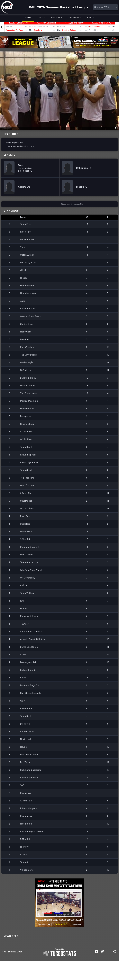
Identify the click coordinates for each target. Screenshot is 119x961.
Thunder (24, 624)
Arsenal (24, 854)
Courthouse (26, 501)
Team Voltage (27, 593)
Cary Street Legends (30, 693)
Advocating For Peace (31, 831)
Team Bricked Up (29, 562)
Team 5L (24, 862)
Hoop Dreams (27, 285)
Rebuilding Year (28, 454)
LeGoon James (28, 385)
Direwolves (26, 793)
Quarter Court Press (30, 316)
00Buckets (25, 370)
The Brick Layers (28, 393)
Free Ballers (26, 823)
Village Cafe (26, 870)
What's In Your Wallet (31, 570)
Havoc (23, 747)
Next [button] (115, 91)
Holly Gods (26, 331)
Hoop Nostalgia (28, 293)
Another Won (27, 731)
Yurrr (22, 247)
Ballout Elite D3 (28, 670)
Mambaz (24, 339)
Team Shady (26, 470)
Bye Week (25, 762)
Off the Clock (27, 508)
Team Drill (25, 716)
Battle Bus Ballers (29, 647)
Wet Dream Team (29, 754)
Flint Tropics (26, 554)
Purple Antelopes (29, 616)
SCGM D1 (25, 839)
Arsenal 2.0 (26, 800)
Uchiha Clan (26, 324)
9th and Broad (27, 239)
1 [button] (116, 128)
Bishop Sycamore (29, 462)
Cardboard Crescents (31, 631)
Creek (23, 654)
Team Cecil (26, 447)
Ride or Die (26, 231)
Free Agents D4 (28, 662)
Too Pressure (27, 478)
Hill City (24, 847)
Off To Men (26, 439)
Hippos (24, 278)
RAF (22, 601)
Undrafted (25, 524)
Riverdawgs (26, 816)
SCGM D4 (25, 539)
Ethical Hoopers (28, 808)
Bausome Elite (27, 308)
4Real (23, 270)
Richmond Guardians (31, 770)
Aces (22, 301)
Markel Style (26, 362)
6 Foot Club (26, 493)
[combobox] (105, 7)
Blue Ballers (26, 708)
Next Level (25, 739)
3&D (22, 785)
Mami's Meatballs (29, 401)
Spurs (23, 677)
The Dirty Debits (28, 355)
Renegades (25, 416)
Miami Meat (26, 531)
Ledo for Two (27, 485)
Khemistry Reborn (25, 168)
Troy (20, 165)
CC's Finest (26, 431)
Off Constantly (27, 577)
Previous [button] (3, 91)
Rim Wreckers (27, 347)
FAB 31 (23, 608)
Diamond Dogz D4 (29, 547)
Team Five (25, 224)
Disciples (25, 724)
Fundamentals (27, 408)
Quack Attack (27, 255)
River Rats (25, 516)
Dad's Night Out (28, 262)
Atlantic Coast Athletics (32, 639)
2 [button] (118, 128)
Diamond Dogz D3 (29, 685)
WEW (23, 700)
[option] (59, 42)
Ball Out (24, 585)
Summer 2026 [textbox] (101, 7)
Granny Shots (27, 424)
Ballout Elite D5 (28, 378)
